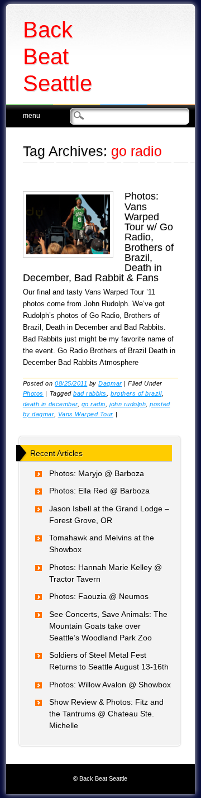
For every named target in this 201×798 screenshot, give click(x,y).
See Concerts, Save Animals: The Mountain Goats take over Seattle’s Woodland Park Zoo (108, 626)
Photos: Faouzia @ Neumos (99, 596)
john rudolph (127, 404)
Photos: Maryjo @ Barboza (96, 473)
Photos (33, 393)
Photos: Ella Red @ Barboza (99, 490)
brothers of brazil (136, 393)
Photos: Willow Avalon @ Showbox (110, 684)
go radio (94, 404)
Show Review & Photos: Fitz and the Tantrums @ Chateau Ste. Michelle (106, 713)
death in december (50, 404)
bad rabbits (90, 393)
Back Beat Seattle (57, 56)
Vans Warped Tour (85, 414)
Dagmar (110, 383)
